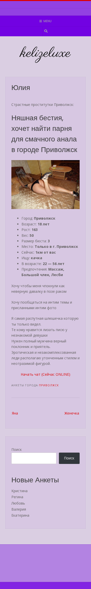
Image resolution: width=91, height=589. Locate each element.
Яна (15, 413)
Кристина (19, 490)
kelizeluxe (45, 53)
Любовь (18, 503)
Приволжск (49, 385)
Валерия (18, 509)
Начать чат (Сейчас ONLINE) (45, 374)
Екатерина (20, 515)
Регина (17, 496)
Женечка (71, 413)
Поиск (16, 449)
